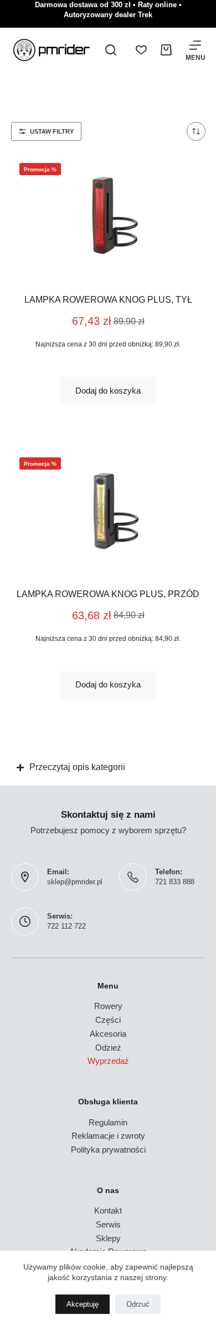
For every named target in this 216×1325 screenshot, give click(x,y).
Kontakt (108, 1210)
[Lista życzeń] (141, 49)
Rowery (108, 1006)
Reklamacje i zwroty (108, 1135)
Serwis (108, 1224)
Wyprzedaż (108, 1061)
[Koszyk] (166, 49)
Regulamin (108, 1122)
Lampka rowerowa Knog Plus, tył (108, 299)
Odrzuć (138, 1304)
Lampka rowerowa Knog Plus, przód (108, 594)
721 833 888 (174, 882)
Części (108, 1020)
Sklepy (108, 1238)
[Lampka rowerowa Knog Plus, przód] (108, 510)
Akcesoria (108, 1033)
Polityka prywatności (108, 1149)
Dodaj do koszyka (108, 390)
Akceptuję (82, 1304)
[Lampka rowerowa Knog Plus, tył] (108, 216)
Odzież (108, 1047)
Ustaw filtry (52, 131)
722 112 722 (66, 926)
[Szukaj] (110, 49)
